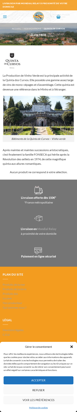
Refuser (38, 390)
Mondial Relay (46, 229)
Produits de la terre (14, 289)
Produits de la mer (14, 284)
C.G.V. (6, 334)
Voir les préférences (39, 400)
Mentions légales (13, 330)
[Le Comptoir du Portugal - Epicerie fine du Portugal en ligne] (38, 16)
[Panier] (58, 17)
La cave (7, 298)
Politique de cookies (38, 407)
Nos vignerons (32, 28)
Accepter (38, 380)
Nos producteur (12, 303)
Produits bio (10, 293)
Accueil (16, 28)
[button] (71, 346)
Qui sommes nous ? (14, 307)
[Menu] (5, 16)
